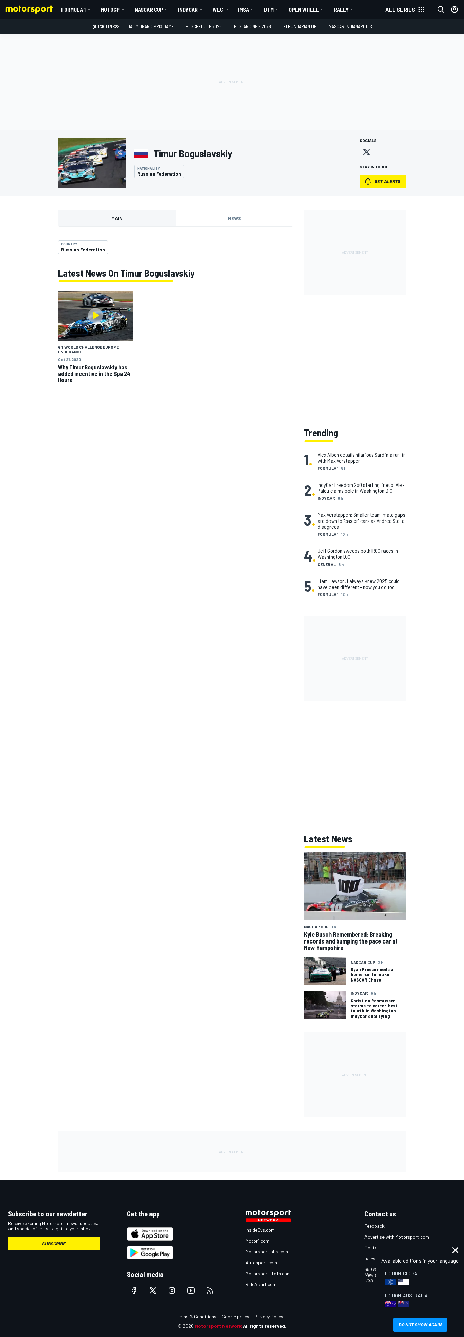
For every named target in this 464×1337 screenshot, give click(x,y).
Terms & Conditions (196, 1316)
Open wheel (304, 9)
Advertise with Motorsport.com (396, 1237)
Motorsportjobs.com (267, 1251)
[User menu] (454, 9)
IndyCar (188, 9)
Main (117, 218)
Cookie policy (235, 1316)
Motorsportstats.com (268, 1273)
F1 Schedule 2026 (204, 26)
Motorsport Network (218, 1326)
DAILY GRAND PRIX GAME (150, 26)
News (234, 218)
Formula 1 (73, 9)
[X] (366, 152)
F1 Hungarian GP (300, 26)
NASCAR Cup (149, 9)
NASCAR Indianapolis (350, 26)
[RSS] (210, 1290)
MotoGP (110, 9)
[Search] (441, 9)
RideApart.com (261, 1284)
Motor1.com (257, 1241)
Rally (341, 9)
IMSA (243, 9)
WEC (218, 9)
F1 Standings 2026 (252, 26)
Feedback (374, 1226)
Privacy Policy (268, 1316)
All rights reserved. (264, 1326)
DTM (269, 9)
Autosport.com (261, 1262)
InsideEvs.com (260, 1230)
